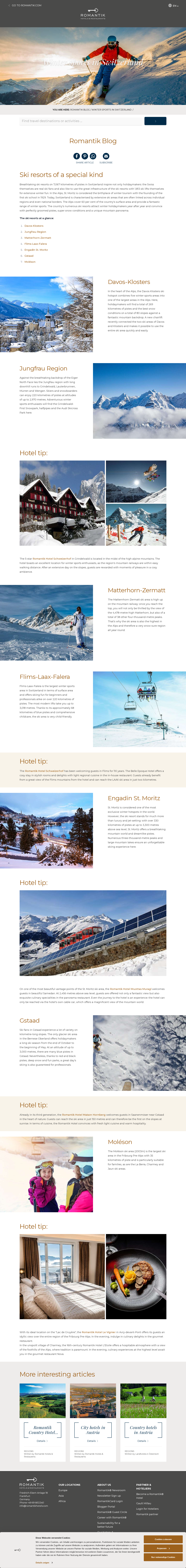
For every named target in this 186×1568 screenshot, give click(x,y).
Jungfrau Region (35, 231)
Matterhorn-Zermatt (38, 237)
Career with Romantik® (111, 1517)
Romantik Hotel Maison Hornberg (84, 1114)
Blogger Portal (106, 1506)
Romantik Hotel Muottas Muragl (130, 989)
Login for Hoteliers (147, 1508)
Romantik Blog (80, 109)
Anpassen (162, 1548)
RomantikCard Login (110, 1501)
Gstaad (29, 255)
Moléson (30, 261)
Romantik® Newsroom (111, 1490)
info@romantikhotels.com (34, 1506)
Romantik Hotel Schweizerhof (52, 558)
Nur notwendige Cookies (163, 1557)
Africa (62, 1501)
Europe (63, 1490)
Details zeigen (42, 1562)
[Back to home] (93, 13)
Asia (61, 1495)
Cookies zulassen (163, 1539)
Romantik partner (147, 1514)
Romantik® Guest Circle (112, 1512)
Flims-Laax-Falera (36, 243)
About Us (104, 1484)
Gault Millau (143, 1503)
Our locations (69, 1484)
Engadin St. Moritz (36, 249)
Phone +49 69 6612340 (32, 1502)
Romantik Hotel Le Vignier (99, 1332)
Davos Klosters (34, 225)
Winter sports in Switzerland (112, 109)
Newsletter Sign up (109, 1495)
